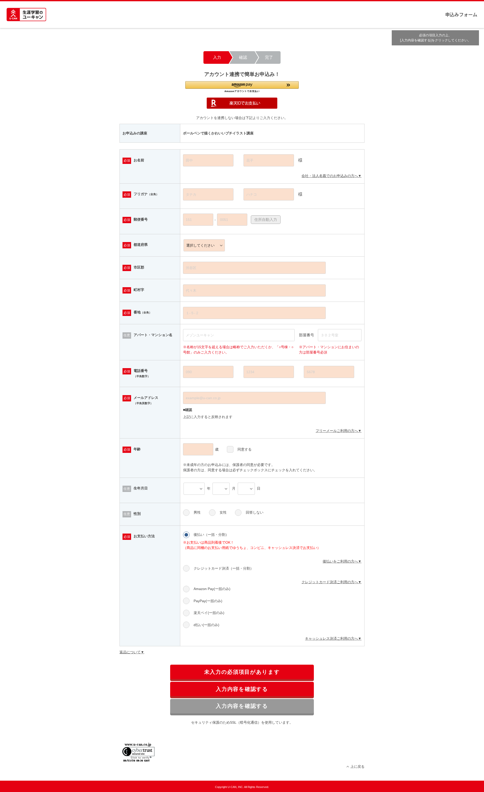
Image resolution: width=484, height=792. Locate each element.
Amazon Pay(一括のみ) (212, 589)
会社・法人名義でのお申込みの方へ (329, 176)
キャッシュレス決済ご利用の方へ (331, 638)
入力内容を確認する (242, 689)
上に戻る (357, 767)
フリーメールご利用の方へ (337, 431)
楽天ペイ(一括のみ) (209, 613)
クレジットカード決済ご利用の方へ (329, 582)
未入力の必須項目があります (242, 672)
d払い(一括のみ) (206, 625)
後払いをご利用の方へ (340, 561)
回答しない (254, 512)
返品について (130, 652)
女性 (223, 512)
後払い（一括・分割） (211, 535)
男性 (197, 512)
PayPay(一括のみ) (208, 601)
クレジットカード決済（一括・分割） (224, 568)
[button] (242, 87)
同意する (244, 449)
